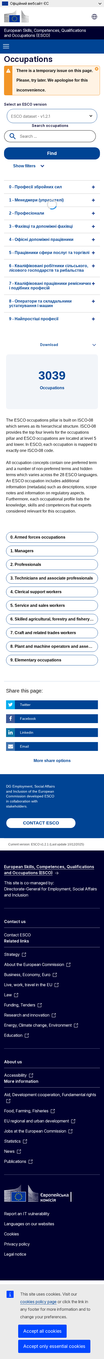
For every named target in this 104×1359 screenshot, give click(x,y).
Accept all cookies (42, 1331)
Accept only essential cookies (54, 1346)
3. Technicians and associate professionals (51, 578)
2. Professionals (25, 564)
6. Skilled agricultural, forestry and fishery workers (54, 619)
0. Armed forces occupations (37, 537)
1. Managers (22, 551)
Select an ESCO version (25, 104)
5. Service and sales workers (37, 605)
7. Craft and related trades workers (43, 633)
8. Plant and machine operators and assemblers (54, 646)
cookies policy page (38, 1301)
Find (52, 153)
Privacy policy (17, 1244)
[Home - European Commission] (16, 16)
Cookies (11, 1233)
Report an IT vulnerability (26, 1213)
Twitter (25, 705)
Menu (6, 46)
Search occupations (50, 125)
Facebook (28, 719)
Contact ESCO (17, 934)
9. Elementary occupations (35, 660)
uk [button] (94, 16)
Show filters (24, 166)
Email (24, 746)
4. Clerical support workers (36, 592)
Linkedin (26, 732)
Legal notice (15, 1254)
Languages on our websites (29, 1223)
